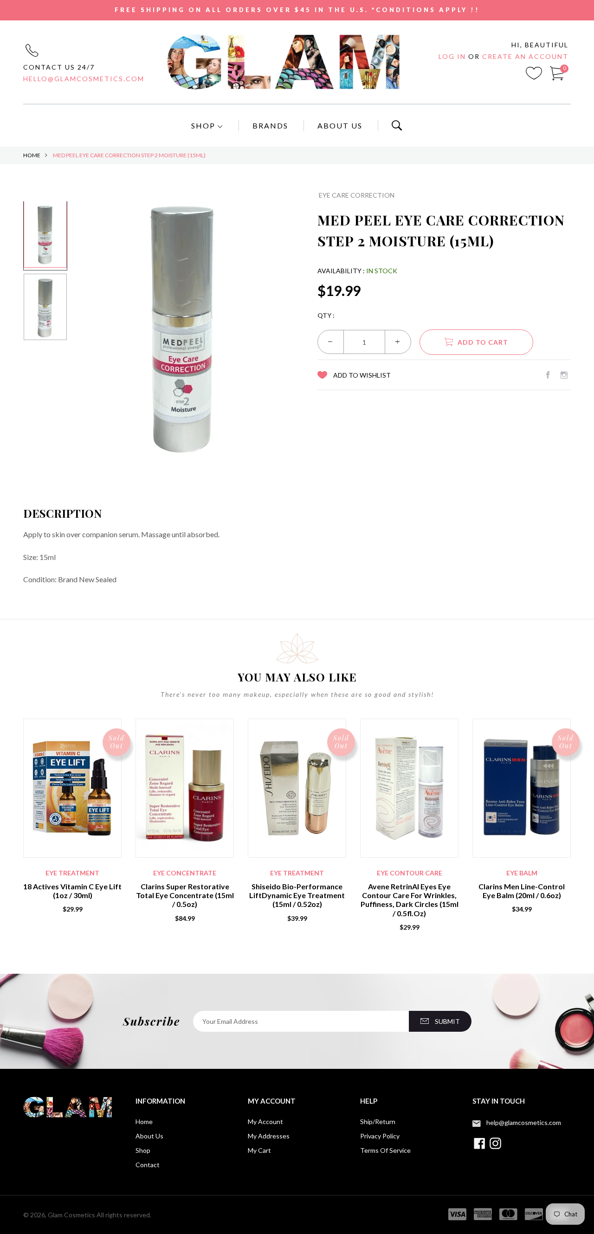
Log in (453, 56)
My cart (259, 1150)
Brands (270, 125)
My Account (265, 1121)
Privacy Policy (380, 1136)
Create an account (525, 56)
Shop (204, 125)
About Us (339, 125)
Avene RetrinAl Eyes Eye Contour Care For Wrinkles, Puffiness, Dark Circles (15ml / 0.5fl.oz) (409, 900)
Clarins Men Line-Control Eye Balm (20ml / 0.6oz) (521, 891)
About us (149, 1136)
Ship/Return (377, 1121)
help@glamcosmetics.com (523, 1122)
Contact (148, 1165)
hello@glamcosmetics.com (83, 79)
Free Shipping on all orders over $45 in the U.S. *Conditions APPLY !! (297, 9)
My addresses (269, 1136)
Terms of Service (385, 1150)
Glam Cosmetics (71, 1215)
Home (31, 155)
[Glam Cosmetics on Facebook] (548, 374)
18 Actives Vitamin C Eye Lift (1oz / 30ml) (72, 891)
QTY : (326, 315)
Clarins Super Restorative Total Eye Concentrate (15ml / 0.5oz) (185, 895)
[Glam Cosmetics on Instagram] (564, 374)
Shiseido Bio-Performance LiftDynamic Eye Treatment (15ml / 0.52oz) (297, 895)
